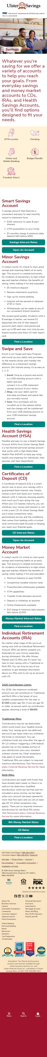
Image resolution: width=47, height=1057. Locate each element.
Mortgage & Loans (32, 909)
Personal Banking (9, 926)
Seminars (5, 934)
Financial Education (33, 901)
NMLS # (8, 875)
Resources (6, 931)
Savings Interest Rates (23, 242)
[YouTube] (31, 896)
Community (6, 911)
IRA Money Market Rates (24, 822)
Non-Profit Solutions (33, 914)
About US (6, 901)
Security (28, 859)
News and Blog (31, 911)
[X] (23, 896)
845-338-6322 (23, 855)
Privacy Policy (17, 859)
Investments (30, 906)
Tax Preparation (8, 936)
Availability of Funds (10, 866)
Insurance (29, 903)
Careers (5, 906)
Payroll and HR (31, 916)
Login (37, 1016)
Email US (33, 855)
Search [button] (23, 1016)
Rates (4, 928)
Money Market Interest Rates (23, 618)
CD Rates (23, 830)
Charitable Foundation (11, 909)
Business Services (9, 903)
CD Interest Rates (23, 532)
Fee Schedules (8, 863)
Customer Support (9, 914)
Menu (9, 1016)
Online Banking (8, 923)
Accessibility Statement (26, 863)
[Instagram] (27, 896)
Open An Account (23, 250)
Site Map (5, 859)
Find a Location (23, 341)
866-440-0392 (28, 853)
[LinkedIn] (19, 896)
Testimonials (7, 939)
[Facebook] (15, 896)
